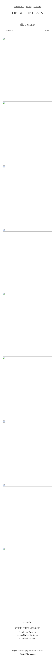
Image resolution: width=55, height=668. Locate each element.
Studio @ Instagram (27, 654)
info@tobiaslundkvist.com (27, 635)
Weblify (32, 650)
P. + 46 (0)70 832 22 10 (27, 632)
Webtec (40, 650)
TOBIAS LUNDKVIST (27, 12)
